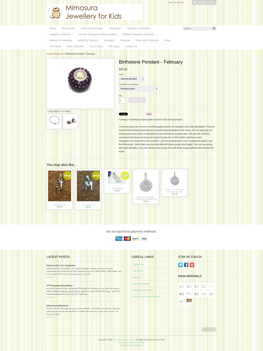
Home (52, 28)
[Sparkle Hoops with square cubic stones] (189, 286)
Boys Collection (75, 46)
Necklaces (115, 28)
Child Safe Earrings (91, 28)
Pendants (125, 40)
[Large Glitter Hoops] (204, 286)
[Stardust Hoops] (196, 286)
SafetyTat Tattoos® (88, 40)
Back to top (209, 329)
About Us (137, 277)
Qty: (120, 96)
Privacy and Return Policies (146, 296)
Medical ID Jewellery (60, 40)
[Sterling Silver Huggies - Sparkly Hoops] (196, 293)
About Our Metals (141, 284)
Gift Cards (113, 46)
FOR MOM (55, 46)
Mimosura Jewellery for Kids (124, 340)
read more (51, 277)
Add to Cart (137, 100)
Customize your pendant (128, 84)
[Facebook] (186, 265)
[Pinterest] (192, 265)
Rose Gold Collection (147, 40)
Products (59, 54)
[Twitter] (180, 265)
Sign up (180, 2)
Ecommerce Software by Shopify (131, 342)
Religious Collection (60, 34)
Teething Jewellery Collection (138, 34)
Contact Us (131, 46)
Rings (168, 40)
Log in (171, 2)
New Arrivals (68, 28)
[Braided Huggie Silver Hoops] (211, 293)
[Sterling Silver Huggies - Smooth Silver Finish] (181, 293)
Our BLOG (138, 271)
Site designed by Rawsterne (131, 345)
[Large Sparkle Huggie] (181, 301)
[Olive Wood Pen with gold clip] (189, 301)
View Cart (205, 2)
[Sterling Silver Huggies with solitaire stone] (189, 293)
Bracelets (109, 40)
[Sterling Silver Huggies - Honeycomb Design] (204, 293)
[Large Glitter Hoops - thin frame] (181, 286)
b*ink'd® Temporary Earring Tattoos (97, 34)
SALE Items (96, 46)
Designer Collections (139, 28)
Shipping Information (143, 290)
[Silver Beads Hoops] (211, 286)
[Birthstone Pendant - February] (81, 83)
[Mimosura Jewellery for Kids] (94, 12)
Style (121, 74)
